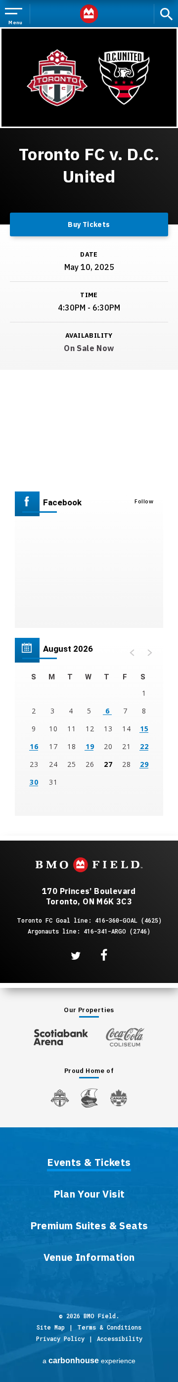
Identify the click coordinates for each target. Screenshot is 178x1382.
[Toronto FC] (60, 1097)
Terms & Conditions (109, 1327)
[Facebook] (103, 955)
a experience (89, 1360)
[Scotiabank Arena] (61, 1035)
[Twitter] (76, 955)
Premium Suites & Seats (89, 1226)
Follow (143, 501)
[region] (89, 727)
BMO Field (89, 13)
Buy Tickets (89, 224)
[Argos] (90, 1097)
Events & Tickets (89, 1163)
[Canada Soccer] (118, 1098)
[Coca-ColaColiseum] (125, 1036)
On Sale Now (89, 348)
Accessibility (119, 1338)
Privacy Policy (60, 1338)
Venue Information (89, 1258)
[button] (132, 652)
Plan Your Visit (89, 1195)
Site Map (51, 1327)
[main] (89, 413)
